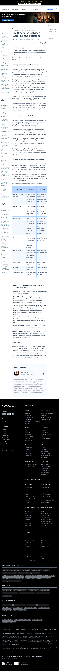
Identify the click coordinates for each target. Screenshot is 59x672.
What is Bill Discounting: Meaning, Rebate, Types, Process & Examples (5, 247)
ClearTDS (43, 436)
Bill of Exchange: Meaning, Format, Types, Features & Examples (5, 106)
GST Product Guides (7, 447)
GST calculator (28, 546)
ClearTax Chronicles (7, 445)
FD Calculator (28, 555)
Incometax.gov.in (45, 498)
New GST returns (29, 436)
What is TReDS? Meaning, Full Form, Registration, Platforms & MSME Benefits (5, 87)
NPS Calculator (44, 546)
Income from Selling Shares (47, 500)
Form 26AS (43, 489)
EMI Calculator (28, 539)
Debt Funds (27, 519)
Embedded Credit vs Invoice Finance (5, 68)
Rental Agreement (45, 525)
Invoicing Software (45, 453)
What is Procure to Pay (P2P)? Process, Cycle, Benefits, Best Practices (5, 239)
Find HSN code (44, 551)
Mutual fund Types (29, 511)
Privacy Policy (5, 658)
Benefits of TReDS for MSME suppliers (5, 51)
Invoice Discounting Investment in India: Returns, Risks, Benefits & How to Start (5, 153)
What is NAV (28, 525)
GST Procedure (28, 491)
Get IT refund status (46, 555)
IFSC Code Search (45, 540)
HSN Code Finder (45, 464)
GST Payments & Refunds (31, 496)
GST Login (27, 432)
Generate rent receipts (46, 542)
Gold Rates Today (29, 556)
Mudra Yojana (44, 513)
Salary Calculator (45, 556)
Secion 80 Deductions (46, 417)
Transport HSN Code (46, 468)
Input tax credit (28, 440)
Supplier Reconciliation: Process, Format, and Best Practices (5, 126)
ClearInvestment (29, 417)
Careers (4, 433)
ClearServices (28, 419)
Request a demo (51, 9)
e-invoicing (27, 438)
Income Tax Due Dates (46, 502)
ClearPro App (28, 455)
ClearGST (43, 430)
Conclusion (51, 38)
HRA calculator (28, 551)
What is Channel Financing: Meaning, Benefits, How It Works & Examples (5, 113)
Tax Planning (28, 415)
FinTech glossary (6, 443)
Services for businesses (46, 455)
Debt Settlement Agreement (47, 523)
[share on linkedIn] (34, 43)
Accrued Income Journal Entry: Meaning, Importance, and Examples (4, 231)
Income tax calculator (30, 537)
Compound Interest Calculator (32, 560)
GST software (28, 434)
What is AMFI (28, 523)
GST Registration (29, 487)
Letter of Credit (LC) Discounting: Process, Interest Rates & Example (5, 262)
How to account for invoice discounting (5, 197)
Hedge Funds (28, 517)
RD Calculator (28, 553)
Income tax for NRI (45, 419)
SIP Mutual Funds (29, 515)
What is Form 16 (45, 491)
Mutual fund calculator (30, 540)
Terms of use (14, 658)
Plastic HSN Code (45, 470)
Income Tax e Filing (29, 413)
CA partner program (29, 447)
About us (4, 429)
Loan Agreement (45, 517)
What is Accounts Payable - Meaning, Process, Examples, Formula (5, 209)
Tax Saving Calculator (46, 553)
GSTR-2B (27, 500)
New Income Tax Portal (46, 496)
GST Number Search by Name (48, 560)
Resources (24, 9)
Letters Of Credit (45, 527)
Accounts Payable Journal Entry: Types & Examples (5, 216)
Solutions (14, 9)
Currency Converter (29, 558)
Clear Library (5, 441)
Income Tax (44, 415)
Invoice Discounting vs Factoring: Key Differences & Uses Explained (5, 182)
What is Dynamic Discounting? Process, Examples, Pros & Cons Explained (5, 36)
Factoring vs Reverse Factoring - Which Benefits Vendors (5, 137)
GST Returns (28, 489)
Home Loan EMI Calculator (47, 544)
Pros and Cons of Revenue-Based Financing (4, 57)
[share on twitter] (41, 43)
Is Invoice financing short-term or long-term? (5, 80)
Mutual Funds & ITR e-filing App (32, 421)
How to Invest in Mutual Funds (32, 510)
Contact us (4, 431)
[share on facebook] (38, 43)
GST (26, 430)
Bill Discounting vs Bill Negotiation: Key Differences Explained (5, 144)
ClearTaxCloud (28, 453)
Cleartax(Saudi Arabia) (7, 450)
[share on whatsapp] (45, 43)
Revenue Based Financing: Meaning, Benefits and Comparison (5, 63)
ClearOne (43, 449)
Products (5, 9)
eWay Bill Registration (46, 438)
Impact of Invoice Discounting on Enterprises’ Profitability (4, 74)
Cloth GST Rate (45, 472)
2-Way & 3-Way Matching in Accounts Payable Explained (5, 255)
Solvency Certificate (46, 521)
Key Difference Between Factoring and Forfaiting (5, 121)
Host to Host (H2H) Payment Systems (5, 132)
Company (34, 9)
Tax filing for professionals (31, 464)
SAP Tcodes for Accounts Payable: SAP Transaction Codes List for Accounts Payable (5, 223)
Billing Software (44, 451)
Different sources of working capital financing (5, 160)
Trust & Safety (5, 448)
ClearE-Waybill (44, 432)
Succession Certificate (46, 519)
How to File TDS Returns (47, 494)
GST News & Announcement (32, 493)
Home (13, 28)
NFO (26, 521)
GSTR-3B (27, 502)
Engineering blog (6, 439)
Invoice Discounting (21, 28)
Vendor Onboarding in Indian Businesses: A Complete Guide (5, 166)
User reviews (5, 437)
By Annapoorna (15, 39)
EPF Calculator (44, 558)
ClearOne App (44, 457)
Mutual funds (28, 423)
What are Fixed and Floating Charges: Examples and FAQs (4, 190)
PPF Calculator (44, 537)
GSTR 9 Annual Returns (30, 494)
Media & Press (5, 435)
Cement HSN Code (45, 466)
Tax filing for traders (29, 466)
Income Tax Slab (45, 487)
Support (4, 421)
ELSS (26, 513)
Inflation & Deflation (45, 515)
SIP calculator (28, 544)
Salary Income (44, 493)
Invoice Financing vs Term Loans (5, 93)
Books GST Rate (45, 474)
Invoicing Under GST (30, 498)
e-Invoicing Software (46, 434)
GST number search (46, 539)
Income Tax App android (47, 413)
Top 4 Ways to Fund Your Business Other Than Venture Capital (4, 44)
